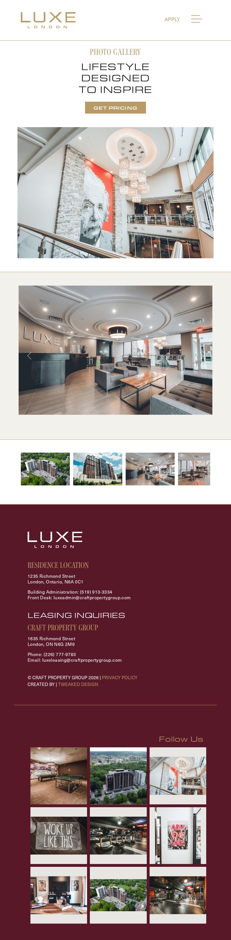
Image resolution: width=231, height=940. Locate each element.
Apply (173, 19)
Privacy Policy (119, 677)
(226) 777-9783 (60, 654)
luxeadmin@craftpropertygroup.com (92, 597)
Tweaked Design (78, 684)
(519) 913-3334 (96, 591)
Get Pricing (115, 108)
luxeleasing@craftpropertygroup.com (82, 659)
